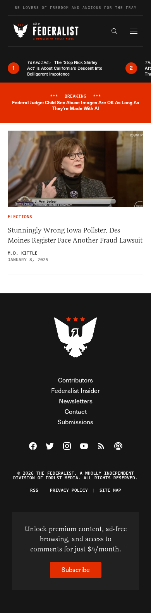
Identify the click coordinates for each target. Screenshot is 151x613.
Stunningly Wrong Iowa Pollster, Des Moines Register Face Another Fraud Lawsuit (75, 235)
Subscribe (76, 569)
